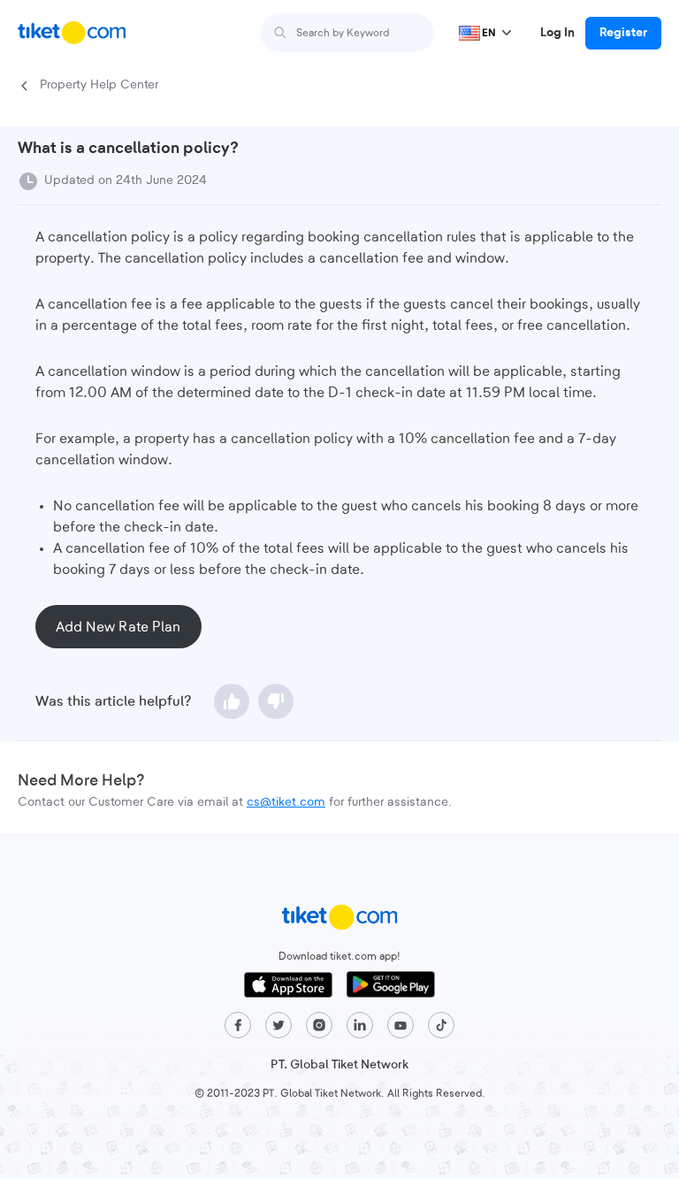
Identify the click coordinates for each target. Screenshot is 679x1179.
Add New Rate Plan (118, 627)
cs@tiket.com (286, 802)
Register (623, 33)
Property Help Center (99, 85)
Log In (557, 33)
